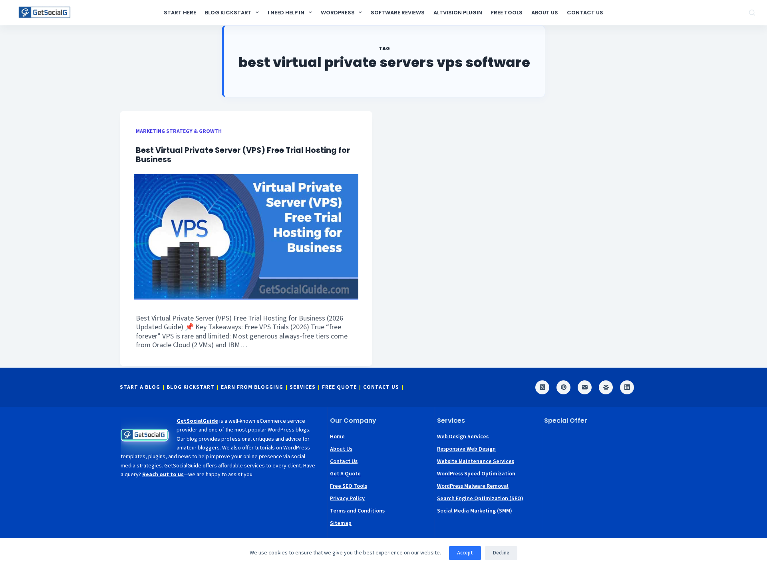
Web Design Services (463, 437)
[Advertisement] (595, 481)
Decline (501, 552)
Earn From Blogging (252, 387)
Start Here (180, 12)
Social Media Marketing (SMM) (474, 511)
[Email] (585, 387)
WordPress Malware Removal (473, 486)
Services (303, 387)
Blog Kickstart (228, 12)
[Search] (752, 13)
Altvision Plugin (457, 12)
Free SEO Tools (348, 486)
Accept (465, 552)
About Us (544, 12)
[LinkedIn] (627, 387)
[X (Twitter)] (542, 387)
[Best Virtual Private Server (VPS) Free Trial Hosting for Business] (246, 237)
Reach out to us (163, 475)
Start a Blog (140, 387)
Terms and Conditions (357, 511)
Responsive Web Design (466, 449)
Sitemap (341, 523)
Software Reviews (398, 12)
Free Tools (507, 12)
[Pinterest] (563, 387)
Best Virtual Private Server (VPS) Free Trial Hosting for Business (243, 155)
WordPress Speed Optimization (476, 474)
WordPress (338, 12)
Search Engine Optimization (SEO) (480, 499)
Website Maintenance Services (475, 461)
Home (337, 437)
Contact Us (585, 12)
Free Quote (339, 387)
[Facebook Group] (606, 387)
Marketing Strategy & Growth (179, 131)
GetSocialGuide (197, 421)
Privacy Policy (347, 499)
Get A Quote (345, 474)
